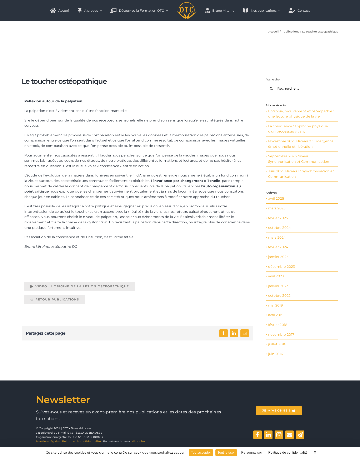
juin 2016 (275, 354)
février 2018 (278, 325)
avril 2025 (276, 198)
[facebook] (257, 434)
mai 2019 (275, 305)
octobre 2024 (279, 228)
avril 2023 (276, 276)
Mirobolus (138, 441)
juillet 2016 (277, 344)
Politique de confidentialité (81, 441)
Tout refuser (226, 452)
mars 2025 (277, 208)
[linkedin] (268, 434)
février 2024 (278, 247)
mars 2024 (277, 237)
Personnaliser (251, 452)
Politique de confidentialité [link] (288, 452)
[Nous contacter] (289, 434)
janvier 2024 (278, 257)
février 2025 (278, 218)
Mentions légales (48, 441)
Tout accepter (201, 452)
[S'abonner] (300, 434)
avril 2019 (276, 315)
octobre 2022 (279, 296)
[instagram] (279, 434)
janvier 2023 (278, 286)
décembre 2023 (281, 267)
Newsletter (63, 399)
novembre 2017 (281, 335)
